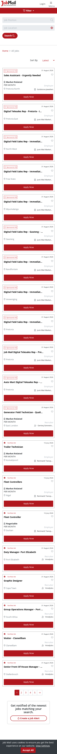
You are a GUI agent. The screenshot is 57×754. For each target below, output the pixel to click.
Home (5, 50)
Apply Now (28, 97)
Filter (28, 10)
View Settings (43, 745)
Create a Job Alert (29, 718)
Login (42, 3)
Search (8, 35)
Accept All (28, 750)
